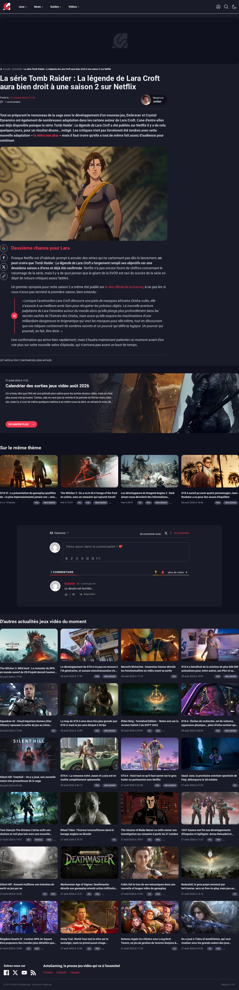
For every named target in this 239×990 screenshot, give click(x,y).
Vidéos (73, 6)
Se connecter (181, 533)
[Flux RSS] (33, 972)
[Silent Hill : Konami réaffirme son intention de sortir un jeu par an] (29, 862)
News (37, 6)
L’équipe (74, 972)
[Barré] (82, 558)
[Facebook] (6, 972)
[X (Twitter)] (15, 972)
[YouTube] (24, 972)
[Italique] (72, 558)
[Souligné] (77, 558)
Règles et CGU (228, 984)
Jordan (157, 101)
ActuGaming (6, 6)
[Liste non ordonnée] (92, 558)
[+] (98, 558)
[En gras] (66, 558)
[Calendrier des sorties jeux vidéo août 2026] (119, 403)
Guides (54, 6)
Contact (48, 972)
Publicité (61, 972)
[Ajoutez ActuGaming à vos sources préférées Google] (3, 248)
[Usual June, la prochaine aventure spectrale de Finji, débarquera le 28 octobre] (210, 753)
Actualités (17, 69)
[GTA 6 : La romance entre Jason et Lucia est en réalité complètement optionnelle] (89, 753)
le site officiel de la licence (124, 287)
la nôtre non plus (45, 135)
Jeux (21, 6)
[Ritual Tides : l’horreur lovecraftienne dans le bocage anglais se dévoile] (89, 808)
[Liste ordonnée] (87, 558)
